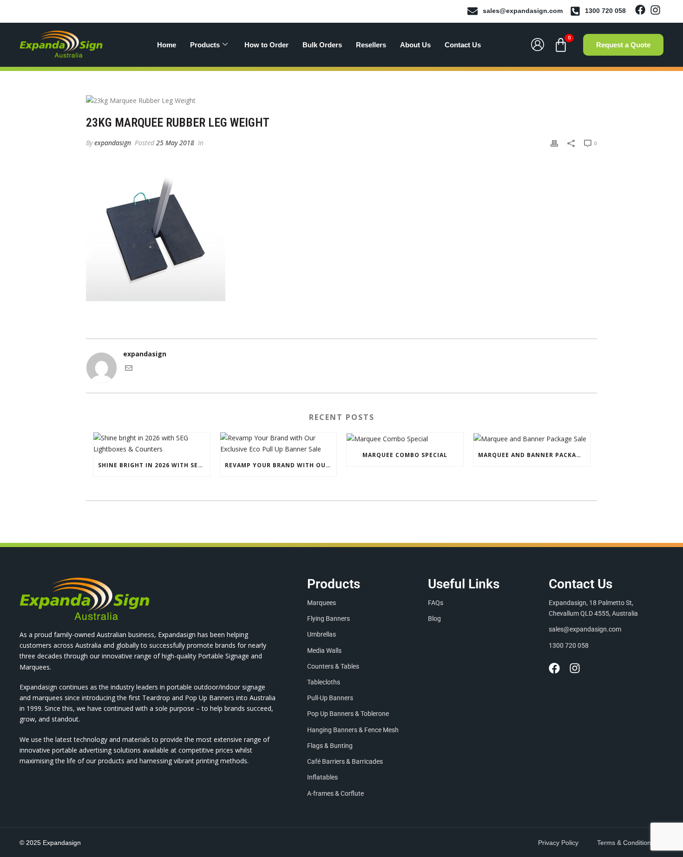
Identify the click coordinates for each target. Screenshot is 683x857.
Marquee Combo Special (404, 455)
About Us (415, 45)
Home (166, 45)
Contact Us (463, 45)
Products (205, 45)
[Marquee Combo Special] (405, 438)
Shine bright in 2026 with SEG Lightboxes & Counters (154, 465)
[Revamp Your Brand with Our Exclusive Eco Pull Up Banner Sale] (278, 443)
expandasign (112, 142)
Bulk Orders (322, 45)
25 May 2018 (175, 142)
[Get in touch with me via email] (128, 369)
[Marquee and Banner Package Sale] (531, 438)
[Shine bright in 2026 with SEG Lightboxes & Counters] (151, 443)
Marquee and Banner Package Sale (534, 455)
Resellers (371, 45)
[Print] (554, 142)
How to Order (266, 45)
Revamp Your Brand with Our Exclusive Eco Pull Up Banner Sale (281, 465)
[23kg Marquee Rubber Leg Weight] (341, 100)
